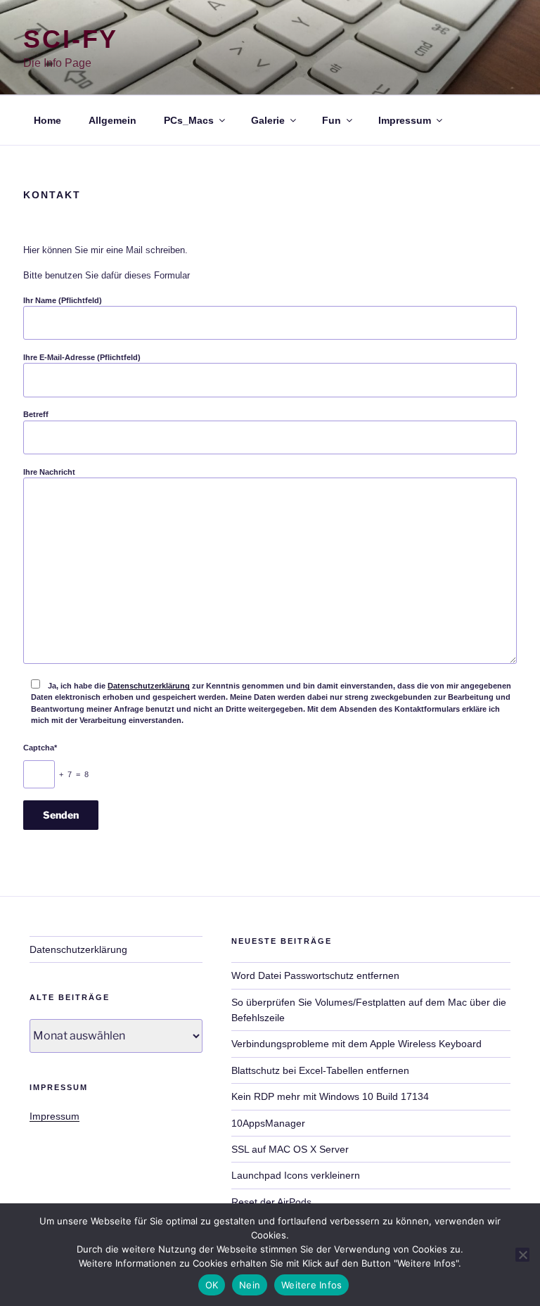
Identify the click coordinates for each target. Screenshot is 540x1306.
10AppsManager (268, 1123)
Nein (249, 1285)
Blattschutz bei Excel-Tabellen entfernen (320, 1070)
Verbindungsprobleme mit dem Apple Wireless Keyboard (356, 1043)
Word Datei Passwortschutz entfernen (315, 975)
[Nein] (522, 1255)
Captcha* (40, 747)
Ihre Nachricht (49, 472)
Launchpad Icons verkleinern (295, 1175)
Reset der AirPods (271, 1202)
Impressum (404, 120)
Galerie (268, 120)
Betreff (36, 414)
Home (47, 120)
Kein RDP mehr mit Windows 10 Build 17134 (330, 1096)
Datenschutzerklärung (149, 685)
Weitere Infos (311, 1285)
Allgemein (112, 120)
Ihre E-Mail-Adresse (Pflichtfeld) (82, 357)
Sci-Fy (70, 39)
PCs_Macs (189, 120)
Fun (331, 120)
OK (212, 1285)
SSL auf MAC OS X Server (290, 1149)
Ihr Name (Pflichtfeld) (62, 300)
